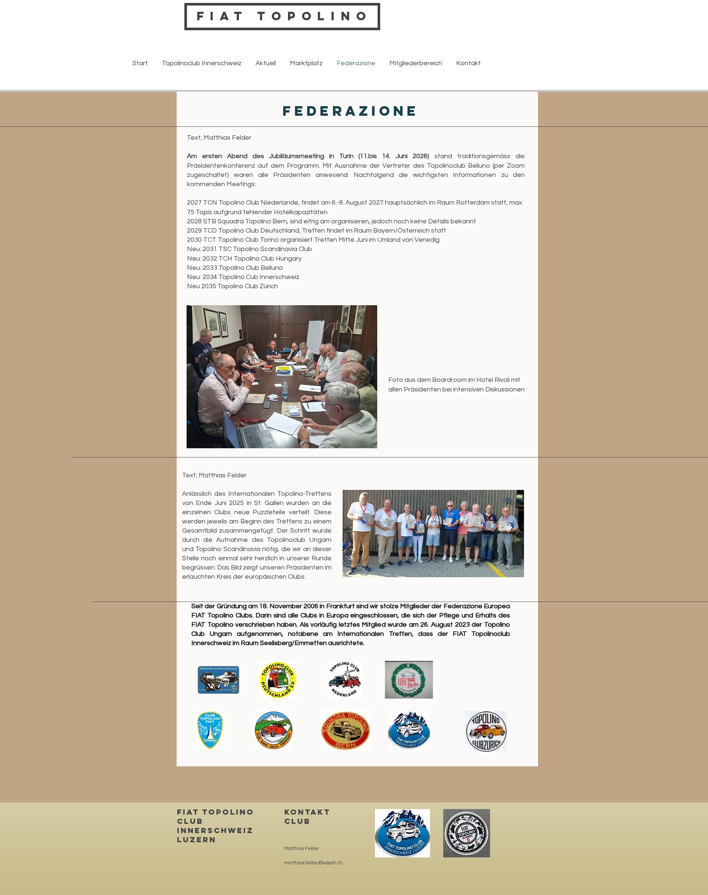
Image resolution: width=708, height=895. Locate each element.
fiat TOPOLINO (284, 16)
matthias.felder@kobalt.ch (313, 863)
